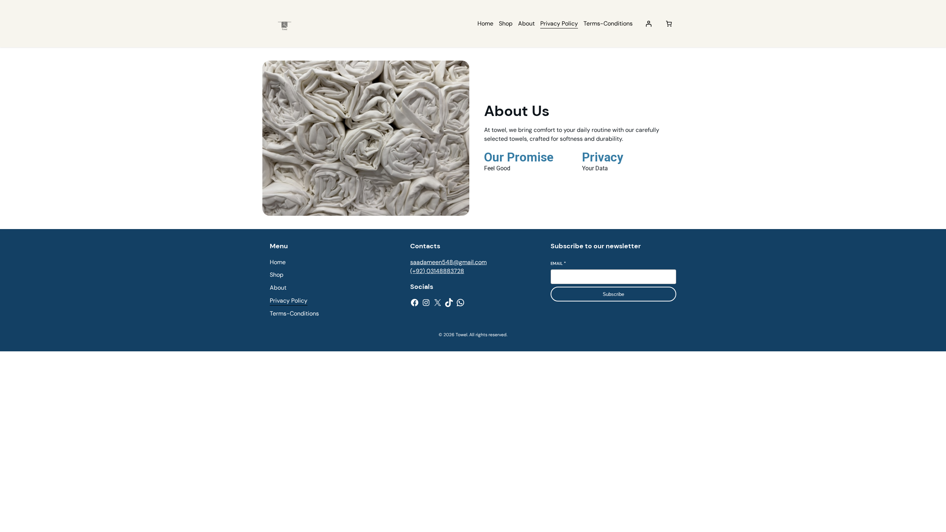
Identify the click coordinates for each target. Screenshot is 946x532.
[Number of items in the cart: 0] (668, 23)
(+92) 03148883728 (437, 271)
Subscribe (613, 294)
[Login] (648, 23)
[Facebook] (414, 302)
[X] (437, 302)
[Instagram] (426, 302)
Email (558, 263)
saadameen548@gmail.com (448, 262)
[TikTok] (449, 302)
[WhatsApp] (460, 302)
